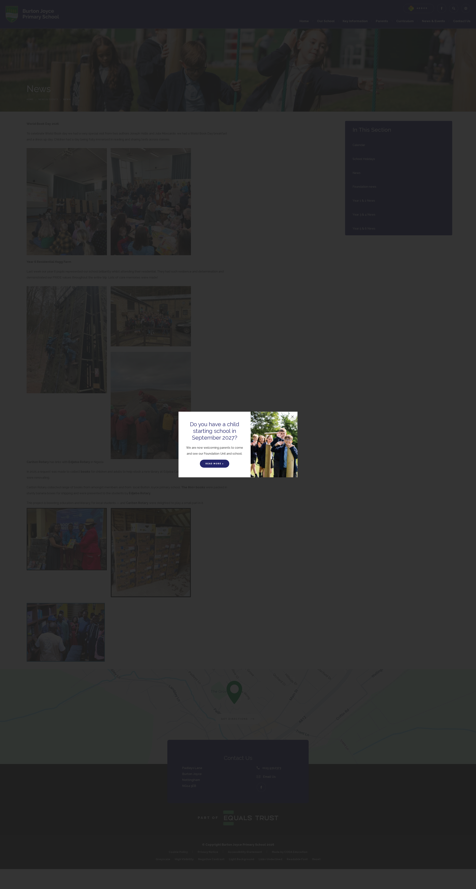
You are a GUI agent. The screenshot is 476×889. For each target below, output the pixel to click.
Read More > (214, 463)
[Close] (292, 417)
